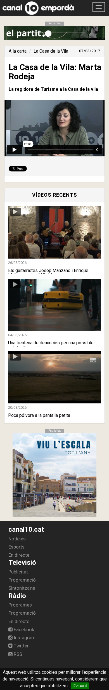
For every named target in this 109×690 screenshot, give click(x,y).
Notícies (17, 539)
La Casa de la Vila (51, 51)
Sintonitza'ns (21, 588)
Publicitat (18, 572)
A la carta (18, 51)
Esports (16, 547)
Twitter (21, 646)
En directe (18, 555)
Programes (20, 605)
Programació (22, 580)
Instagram (24, 637)
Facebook (23, 629)
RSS (17, 654)
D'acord (79, 685)
